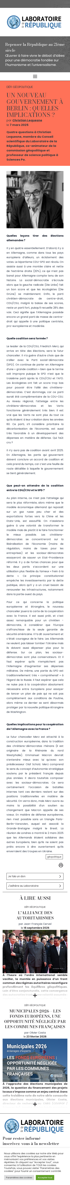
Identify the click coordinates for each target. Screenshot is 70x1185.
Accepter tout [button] (45, 1177)
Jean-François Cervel (37, 924)
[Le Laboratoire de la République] (35, 22)
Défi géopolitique (35, 907)
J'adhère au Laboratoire (23, 886)
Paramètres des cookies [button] (19, 1177)
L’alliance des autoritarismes (35, 915)
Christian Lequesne (27, 120)
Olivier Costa (37, 1033)
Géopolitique (54, 856)
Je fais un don (16, 876)
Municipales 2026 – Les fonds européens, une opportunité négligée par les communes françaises (35, 1019)
